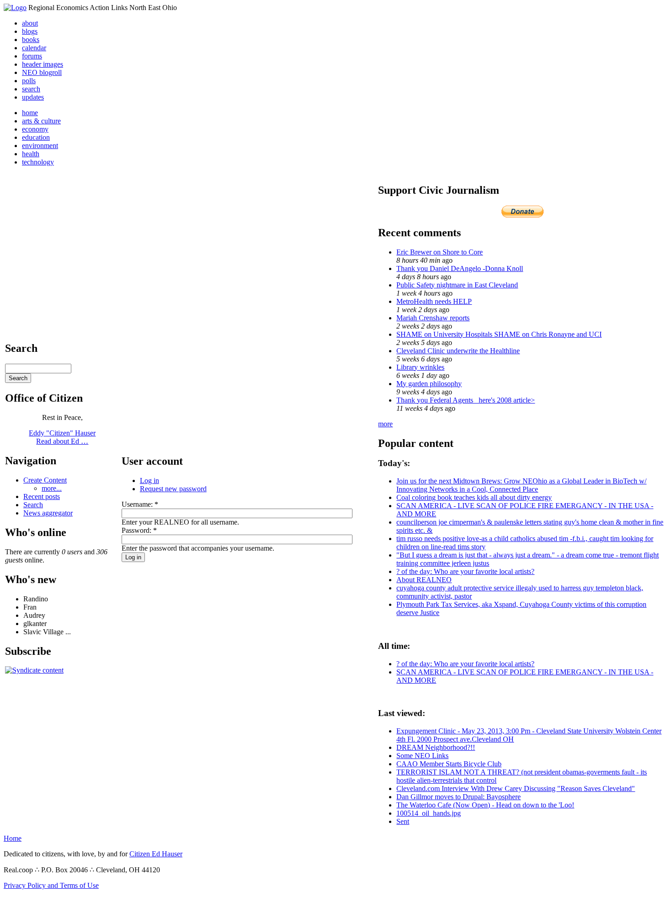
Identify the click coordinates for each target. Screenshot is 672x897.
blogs (29, 31)
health (30, 154)
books (30, 39)
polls (29, 81)
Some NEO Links (422, 755)
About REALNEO (424, 580)
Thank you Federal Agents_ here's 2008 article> (465, 400)
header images (42, 64)
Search (33, 505)
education (36, 137)
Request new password (173, 489)
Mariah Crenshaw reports (432, 318)
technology (38, 162)
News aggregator (48, 513)
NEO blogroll (42, 72)
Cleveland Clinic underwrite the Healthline (458, 351)
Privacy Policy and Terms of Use (51, 885)
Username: (140, 504)
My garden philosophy (429, 383)
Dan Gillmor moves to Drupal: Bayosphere (458, 797)
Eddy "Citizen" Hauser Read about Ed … (62, 437)
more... (52, 488)
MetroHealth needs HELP (434, 301)
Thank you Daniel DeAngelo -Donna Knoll (459, 268)
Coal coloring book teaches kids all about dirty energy (474, 497)
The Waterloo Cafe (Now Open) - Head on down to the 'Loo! (485, 805)
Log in (149, 480)
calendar (34, 48)
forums (32, 56)
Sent (402, 821)
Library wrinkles (420, 367)
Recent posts (41, 496)
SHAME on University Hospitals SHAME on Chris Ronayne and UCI (499, 334)
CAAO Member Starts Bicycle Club (448, 764)
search (31, 89)
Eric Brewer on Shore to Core (439, 252)
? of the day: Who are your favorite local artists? (465, 571)
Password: (139, 530)
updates (33, 97)
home (30, 113)
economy (35, 129)
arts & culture (41, 121)
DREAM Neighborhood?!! (435, 747)
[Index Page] (15, 7)
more (385, 424)
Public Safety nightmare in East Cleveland (457, 285)
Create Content (45, 480)
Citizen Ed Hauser (155, 854)
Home (12, 838)
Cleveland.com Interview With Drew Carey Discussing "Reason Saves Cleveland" (515, 788)
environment (40, 145)
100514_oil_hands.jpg (428, 813)
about (30, 23)
